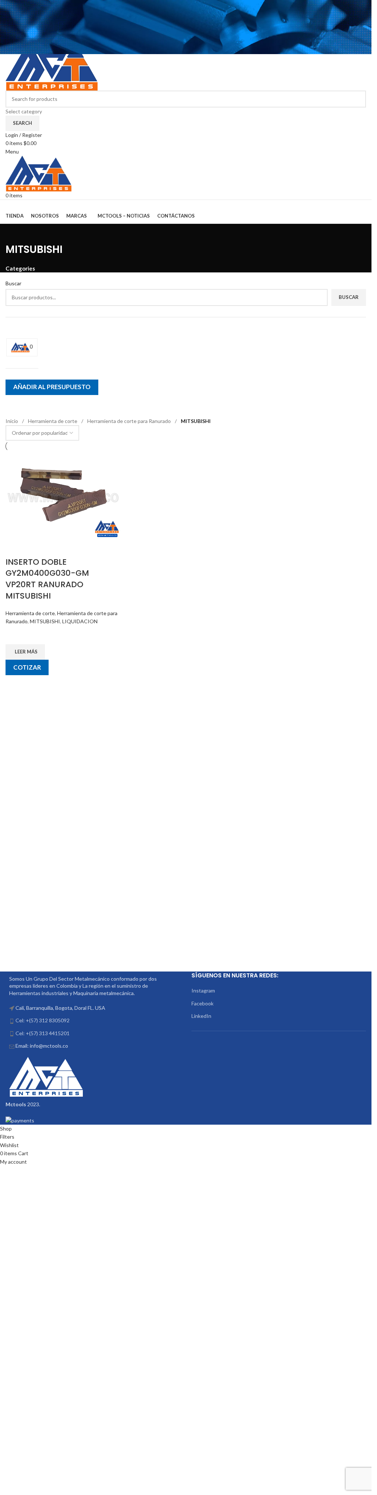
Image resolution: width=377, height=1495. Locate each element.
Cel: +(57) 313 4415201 (42, 1033)
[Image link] (46, 1076)
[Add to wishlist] (15, 635)
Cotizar (27, 667)
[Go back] (15, 233)
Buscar (349, 297)
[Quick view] (15, 684)
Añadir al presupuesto (52, 387)
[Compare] (15, 547)
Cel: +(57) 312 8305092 (42, 1020)
